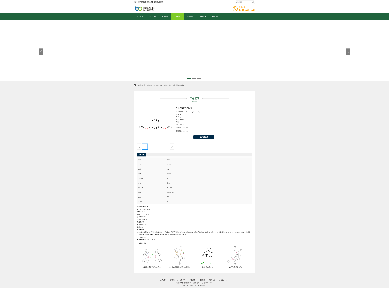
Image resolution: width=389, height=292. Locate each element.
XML (210, 283)
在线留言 (215, 16)
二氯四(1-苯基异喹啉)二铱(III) (152, 267)
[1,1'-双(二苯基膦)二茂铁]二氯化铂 (179, 267)
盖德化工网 (193, 285)
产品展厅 (177, 16)
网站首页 (150, 85)
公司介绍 (152, 16)
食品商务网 (201, 285)
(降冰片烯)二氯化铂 (207, 267)
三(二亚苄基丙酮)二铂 (235, 267)
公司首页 (140, 16)
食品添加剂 (164, 85)
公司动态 (165, 16)
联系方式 (203, 16)
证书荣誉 (190, 16)
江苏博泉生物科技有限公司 (183, 283)
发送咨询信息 (204, 137)
